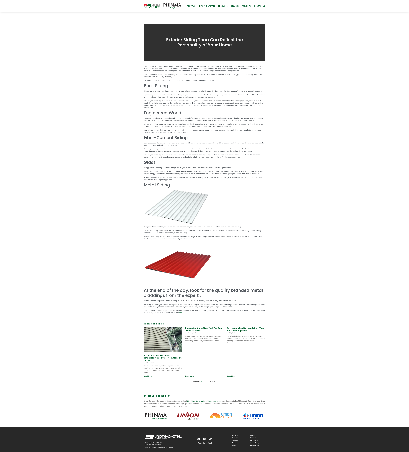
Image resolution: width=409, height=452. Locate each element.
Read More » (148, 376)
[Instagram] (204, 439)
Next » (214, 382)
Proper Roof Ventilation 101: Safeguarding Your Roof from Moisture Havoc (163, 357)
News (234, 445)
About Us (191, 6)
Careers (252, 435)
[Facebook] (198, 439)
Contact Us (259, 6)
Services (235, 6)
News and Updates (207, 6)
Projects (246, 6)
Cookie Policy (254, 443)
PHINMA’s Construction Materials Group (204, 401)
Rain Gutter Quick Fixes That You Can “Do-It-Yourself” (203, 329)
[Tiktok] (210, 439)
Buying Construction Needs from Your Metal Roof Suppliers (245, 329)
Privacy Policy (254, 445)
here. (181, 313)
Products (223, 6)
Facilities (253, 438)
